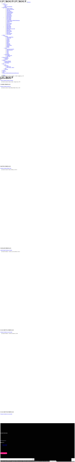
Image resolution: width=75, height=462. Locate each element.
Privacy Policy (4, 444)
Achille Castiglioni (3, 80)
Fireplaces (8, 80)
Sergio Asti (9, 86)
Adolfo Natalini (2, 250)
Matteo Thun (9, 168)
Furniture (11, 80)
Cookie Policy (4, 445)
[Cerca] (33, 459)
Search (1, 457)
